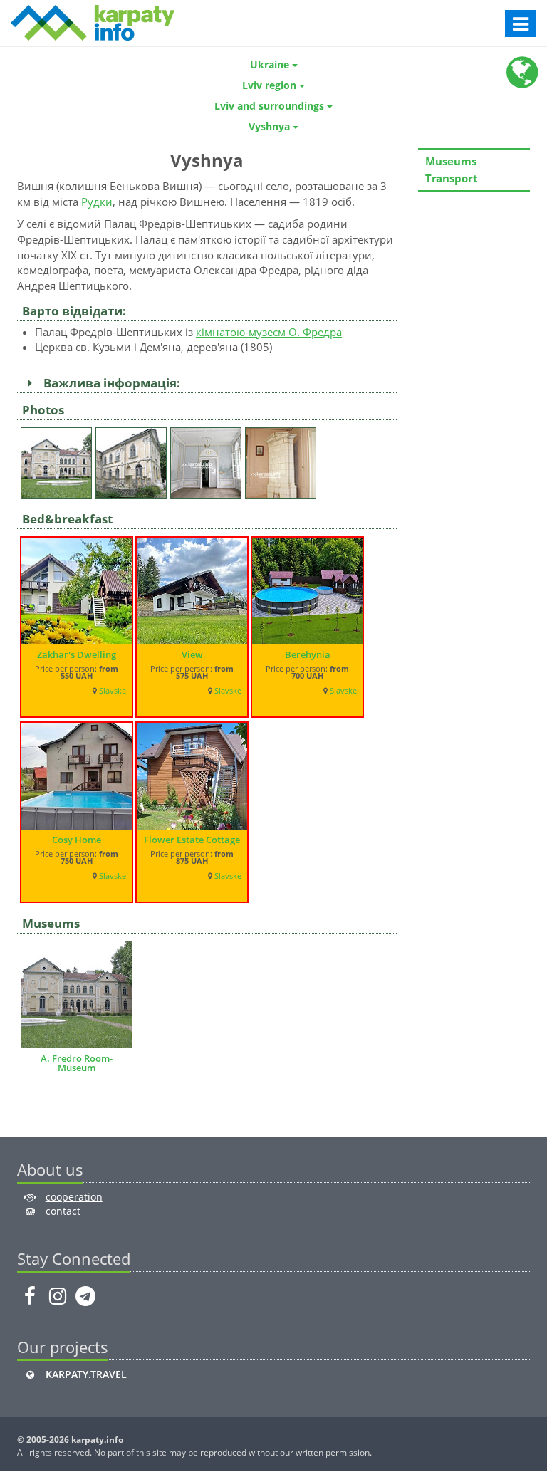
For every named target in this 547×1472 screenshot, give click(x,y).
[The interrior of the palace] (207, 459)
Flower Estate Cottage (192, 839)
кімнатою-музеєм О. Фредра (269, 332)
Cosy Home (76, 839)
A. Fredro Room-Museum (77, 1063)
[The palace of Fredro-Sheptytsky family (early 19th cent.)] (58, 459)
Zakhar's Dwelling (76, 654)
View (192, 654)
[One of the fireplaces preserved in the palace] (282, 459)
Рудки (97, 201)
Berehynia (307, 654)
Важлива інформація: (109, 383)
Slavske (112, 691)
